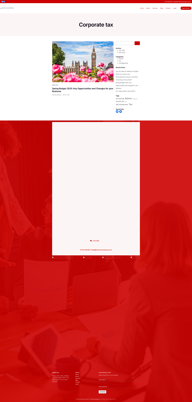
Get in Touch (186, 8)
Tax (57, 85)
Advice (54, 85)
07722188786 (168, 1)
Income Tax (120, 101)
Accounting (120, 99)
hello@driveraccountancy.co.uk (182, 1)
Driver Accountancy (95, 399)
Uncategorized (123, 63)
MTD (126, 101)
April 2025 (122, 52)
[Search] (137, 43)
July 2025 (122, 50)
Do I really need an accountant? (125, 91)
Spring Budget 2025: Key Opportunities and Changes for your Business (82, 89)
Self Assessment (122, 104)
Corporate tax (135, 98)
